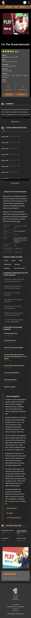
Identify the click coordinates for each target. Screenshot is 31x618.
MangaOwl (8, 399)
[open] (29, 2)
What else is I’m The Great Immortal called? (12, 307)
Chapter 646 (4, 148)
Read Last (21, 94)
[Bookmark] (23, 87)
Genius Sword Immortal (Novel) (14, 365)
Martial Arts (19, 75)
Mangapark (15, 599)
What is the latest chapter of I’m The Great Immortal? (13, 287)
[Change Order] (3, 130)
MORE (22, 7)
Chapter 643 (4, 166)
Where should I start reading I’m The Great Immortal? (13, 314)
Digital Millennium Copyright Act (15, 606)
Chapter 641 (4, 178)
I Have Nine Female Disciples (13, 347)
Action (4, 75)
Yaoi (16, 7)
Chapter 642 (4, 172)
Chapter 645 (4, 154)
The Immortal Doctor (10, 333)
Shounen (25, 75)
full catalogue (12, 435)
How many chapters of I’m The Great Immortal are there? (14, 280)
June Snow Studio (7, 70)
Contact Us (15, 608)
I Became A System (10, 379)
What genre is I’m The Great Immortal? (13, 300)
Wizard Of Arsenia (21, 538)
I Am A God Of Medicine (11, 372)
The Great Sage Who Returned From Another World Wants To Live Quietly (15, 356)
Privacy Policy (15, 604)
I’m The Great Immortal (13, 517)
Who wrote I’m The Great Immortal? (12, 294)
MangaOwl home (12, 508)
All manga (10, 513)
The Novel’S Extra (10, 340)
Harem (8, 75)
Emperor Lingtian (10, 386)
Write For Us (15, 610)
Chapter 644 (4, 160)
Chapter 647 (4, 142)
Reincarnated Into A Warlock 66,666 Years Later (22, 532)
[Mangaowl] (3, 2)
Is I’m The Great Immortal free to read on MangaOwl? (13, 320)
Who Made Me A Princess (7, 530)
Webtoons (5, 77)
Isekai (13, 75)
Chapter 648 (4, 136)
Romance (8, 7)
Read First (9, 94)
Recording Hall (5, 538)
